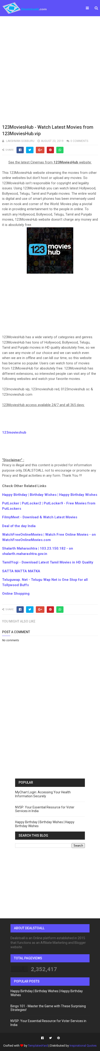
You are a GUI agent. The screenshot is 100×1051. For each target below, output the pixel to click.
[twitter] (50, 1038)
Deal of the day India (19, 526)
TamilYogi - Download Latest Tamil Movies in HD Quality (47, 562)
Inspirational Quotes (83, 1045)
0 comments (79, 141)
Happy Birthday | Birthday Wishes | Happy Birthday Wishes (49, 495)
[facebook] (42, 1038)
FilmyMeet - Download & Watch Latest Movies (39, 517)
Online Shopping (16, 593)
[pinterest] (58, 1038)
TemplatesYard (38, 1045)
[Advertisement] (50, 69)
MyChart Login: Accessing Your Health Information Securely (43, 794)
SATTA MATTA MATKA (21, 571)
